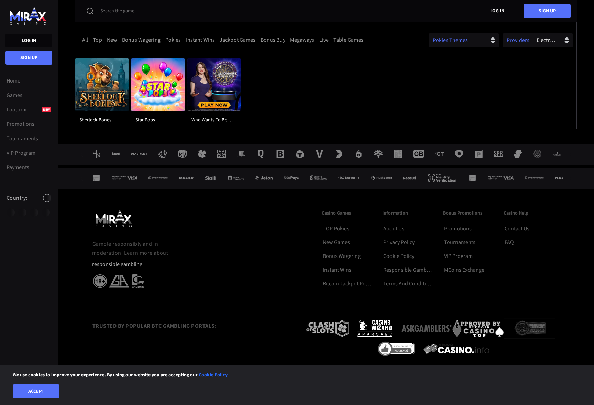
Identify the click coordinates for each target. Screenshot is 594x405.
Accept (36, 391)
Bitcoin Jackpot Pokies (347, 283)
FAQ (509, 242)
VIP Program (458, 256)
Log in (29, 40)
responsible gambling (117, 264)
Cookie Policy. (214, 375)
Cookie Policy (398, 256)
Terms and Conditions (408, 283)
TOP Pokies (336, 228)
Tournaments (459, 242)
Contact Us (517, 228)
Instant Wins (337, 270)
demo (102, 102)
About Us (393, 228)
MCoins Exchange (464, 270)
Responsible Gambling (408, 270)
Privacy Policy (399, 242)
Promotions (458, 228)
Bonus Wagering (342, 256)
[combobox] (29, 204)
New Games (336, 242)
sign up (28, 57)
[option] (11, 212)
